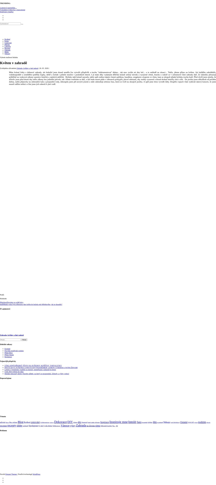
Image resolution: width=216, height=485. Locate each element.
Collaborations (44, 422)
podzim (202, 422)
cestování (35, 422)
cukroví (52, 422)
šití (117, 426)
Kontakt (7, 349)
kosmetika (144, 422)
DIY (70, 422)
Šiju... (114, 426)
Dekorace (60, 422)
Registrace (8, 357)
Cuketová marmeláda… (8, 8)
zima (97, 425)
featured (84, 422)
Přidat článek (9, 355)
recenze (3, 425)
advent (2, 422)
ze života (91, 425)
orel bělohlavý (175, 422)
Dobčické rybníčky (7, 12)
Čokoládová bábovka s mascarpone (12, 10)
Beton (7, 422)
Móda (6, 52)
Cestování (8, 43)
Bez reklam (13, 422)
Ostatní (183, 422)
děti (79, 422)
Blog (20, 422)
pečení (196, 422)
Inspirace (104, 422)
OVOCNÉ (191, 422)
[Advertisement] (108, 108)
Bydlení (7, 39)
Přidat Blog (8, 353)
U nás (41, 426)
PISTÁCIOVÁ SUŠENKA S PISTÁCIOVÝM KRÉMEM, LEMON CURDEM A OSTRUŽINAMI (41, 368)
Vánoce (65, 425)
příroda (208, 422)
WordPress (36, 474)
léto (155, 422)
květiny (150, 422)
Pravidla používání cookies (14, 351)
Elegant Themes (11, 474)
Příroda (7, 45)
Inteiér (132, 422)
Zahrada (7, 50)
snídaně (25, 426)
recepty (11, 425)
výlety (73, 425)
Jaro (139, 421)
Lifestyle (7, 46)
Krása (6, 41)
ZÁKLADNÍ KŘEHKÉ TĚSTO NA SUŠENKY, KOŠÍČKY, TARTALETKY (33, 366)
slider (19, 425)
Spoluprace (33, 426)
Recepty (7, 48)
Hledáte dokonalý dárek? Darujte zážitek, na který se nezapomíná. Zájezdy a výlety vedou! (36, 374)
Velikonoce (56, 426)
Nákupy (7, 54)
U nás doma (47, 426)
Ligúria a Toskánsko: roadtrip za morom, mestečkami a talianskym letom (30, 370)
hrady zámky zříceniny (94, 422)
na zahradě (160, 422)
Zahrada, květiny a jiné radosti (27, 68)
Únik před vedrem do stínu (14, 372)
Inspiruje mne (118, 422)
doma (75, 422)
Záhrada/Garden (106, 426)
